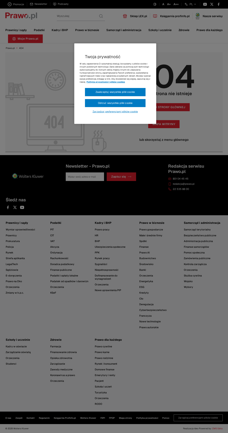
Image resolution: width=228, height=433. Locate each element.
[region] (115, 83)
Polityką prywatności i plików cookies (106, 82)
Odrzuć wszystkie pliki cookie (115, 103)
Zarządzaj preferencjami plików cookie (115, 111)
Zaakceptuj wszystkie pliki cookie (115, 92)
